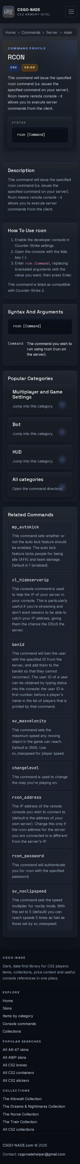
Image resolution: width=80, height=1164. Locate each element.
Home (10, 32)
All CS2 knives (15, 1065)
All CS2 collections (18, 1129)
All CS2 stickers (16, 1080)
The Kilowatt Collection (22, 1099)
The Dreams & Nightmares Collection (34, 1106)
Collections (12, 1031)
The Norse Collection (21, 1114)
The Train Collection (20, 1122)
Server (52, 32)
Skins (7, 1008)
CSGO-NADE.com (18, 1145)
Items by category (18, 1016)
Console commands (19, 1023)
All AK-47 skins (16, 1049)
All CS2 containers (18, 1072)
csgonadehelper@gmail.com (41, 1154)
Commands (31, 32)
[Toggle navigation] (71, 11)
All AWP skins (14, 1057)
